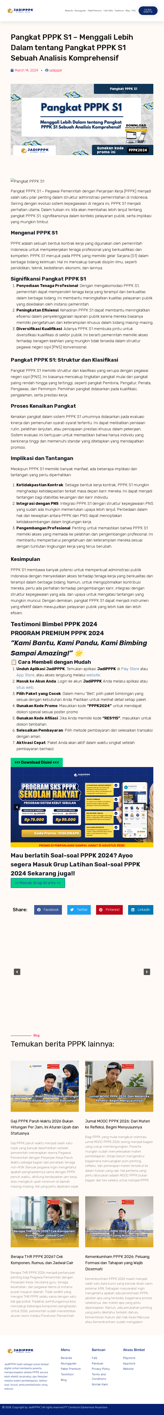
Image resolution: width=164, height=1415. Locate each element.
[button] (17, 807)
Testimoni (119, 10)
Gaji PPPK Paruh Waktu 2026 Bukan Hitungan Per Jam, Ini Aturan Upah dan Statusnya (45, 1127)
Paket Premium (95, 10)
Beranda (69, 10)
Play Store (130, 669)
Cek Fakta (108, 10)
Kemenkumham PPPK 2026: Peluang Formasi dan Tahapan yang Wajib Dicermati (117, 1262)
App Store (25, 675)
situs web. (25, 687)
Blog (128, 10)
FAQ (134, 10)
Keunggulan (80, 10)
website (93, 675)
